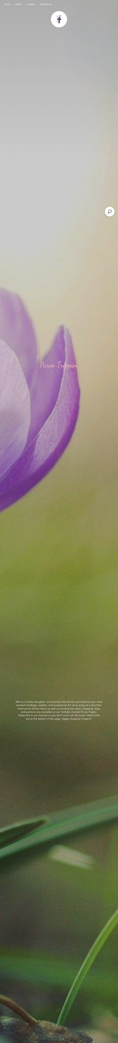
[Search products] (109, 211)
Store (7, 4)
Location (30, 4)
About (18, 4)
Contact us (45, 4)
